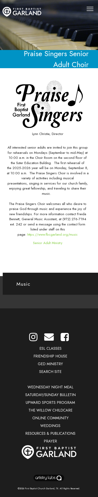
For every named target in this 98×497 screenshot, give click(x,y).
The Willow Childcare (50, 410)
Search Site (50, 371)
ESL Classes (50, 348)
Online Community (50, 418)
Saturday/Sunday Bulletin (50, 394)
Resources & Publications (50, 433)
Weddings (50, 425)
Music (23, 283)
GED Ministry (50, 364)
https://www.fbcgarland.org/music (52, 234)
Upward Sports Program (50, 402)
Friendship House (50, 356)
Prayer (50, 441)
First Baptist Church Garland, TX (41, 488)
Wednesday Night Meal (50, 387)
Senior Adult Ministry (47, 242)
